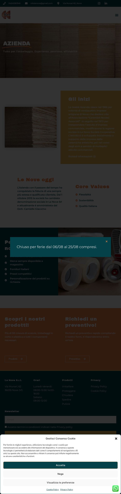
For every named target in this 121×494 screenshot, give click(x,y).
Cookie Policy (52, 489)
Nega (60, 473)
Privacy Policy (66, 489)
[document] (60, 247)
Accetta (60, 465)
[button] (116, 438)
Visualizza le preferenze (60, 482)
